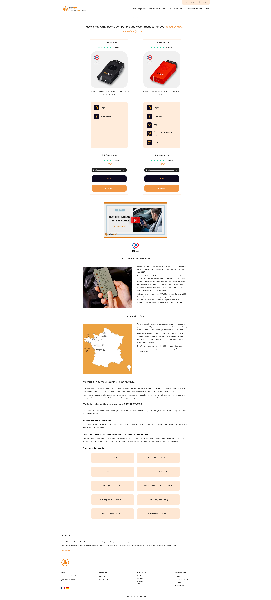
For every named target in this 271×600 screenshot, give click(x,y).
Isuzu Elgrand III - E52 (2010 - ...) (113, 500)
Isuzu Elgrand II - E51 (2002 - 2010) (158, 486)
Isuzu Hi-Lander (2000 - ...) (112, 514)
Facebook (140, 576)
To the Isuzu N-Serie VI (158, 472)
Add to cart (109, 188)
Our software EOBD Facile (193, 9)
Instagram (140, 581)
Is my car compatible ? (138, 9)
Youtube (140, 578)
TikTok (139, 584)
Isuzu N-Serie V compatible (112, 472)
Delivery (177, 576)
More (109, 178)
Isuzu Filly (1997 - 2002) (158, 500)
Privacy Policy (179, 585)
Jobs (100, 582)
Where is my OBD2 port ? (157, 9)
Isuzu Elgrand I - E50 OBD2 (112, 486)
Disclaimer (178, 582)
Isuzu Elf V (113, 458)
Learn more (65, 550)
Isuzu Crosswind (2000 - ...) (158, 514)
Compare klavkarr (105, 579)
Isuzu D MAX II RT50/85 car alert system (147, 411)
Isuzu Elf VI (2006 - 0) (158, 458)
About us (102, 576)
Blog (207, 9)
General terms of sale (182, 579)
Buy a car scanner (176, 9)
